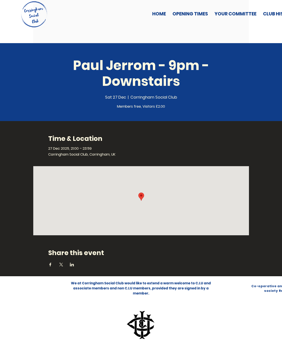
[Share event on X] (61, 264)
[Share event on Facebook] (50, 264)
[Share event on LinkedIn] (72, 264)
